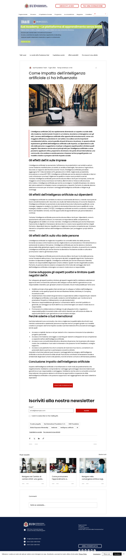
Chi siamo (81, 528)
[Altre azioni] (96, 68)
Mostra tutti (102, 454)
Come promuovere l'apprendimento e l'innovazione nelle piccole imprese (62, 477)
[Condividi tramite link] (43, 438)
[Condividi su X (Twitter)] (34, 438)
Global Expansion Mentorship (39, 427)
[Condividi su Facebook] (30, 438)
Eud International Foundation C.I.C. (55, 424)
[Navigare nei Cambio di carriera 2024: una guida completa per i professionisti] (33, 465)
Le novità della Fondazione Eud (39, 55)
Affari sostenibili (73, 55)
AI (77, 427)
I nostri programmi (83, 529)
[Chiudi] (124, 554)
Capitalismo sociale (59, 55)
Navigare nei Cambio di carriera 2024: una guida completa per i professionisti (32, 477)
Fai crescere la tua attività (51, 432)
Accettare (117, 554)
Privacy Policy (83, 554)
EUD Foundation (74, 424)
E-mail (31, 407)
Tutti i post (23, 55)
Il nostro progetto (35, 424)
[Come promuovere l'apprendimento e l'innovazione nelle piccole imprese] (63, 465)
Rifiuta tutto (107, 554)
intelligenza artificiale (67, 427)
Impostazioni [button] (97, 554)
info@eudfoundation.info (34, 540)
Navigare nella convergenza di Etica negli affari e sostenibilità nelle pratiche (92, 477)
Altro (83, 55)
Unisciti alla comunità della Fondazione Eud (90, 531)
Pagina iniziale (82, 526)
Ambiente (54, 427)
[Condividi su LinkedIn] (39, 438)
